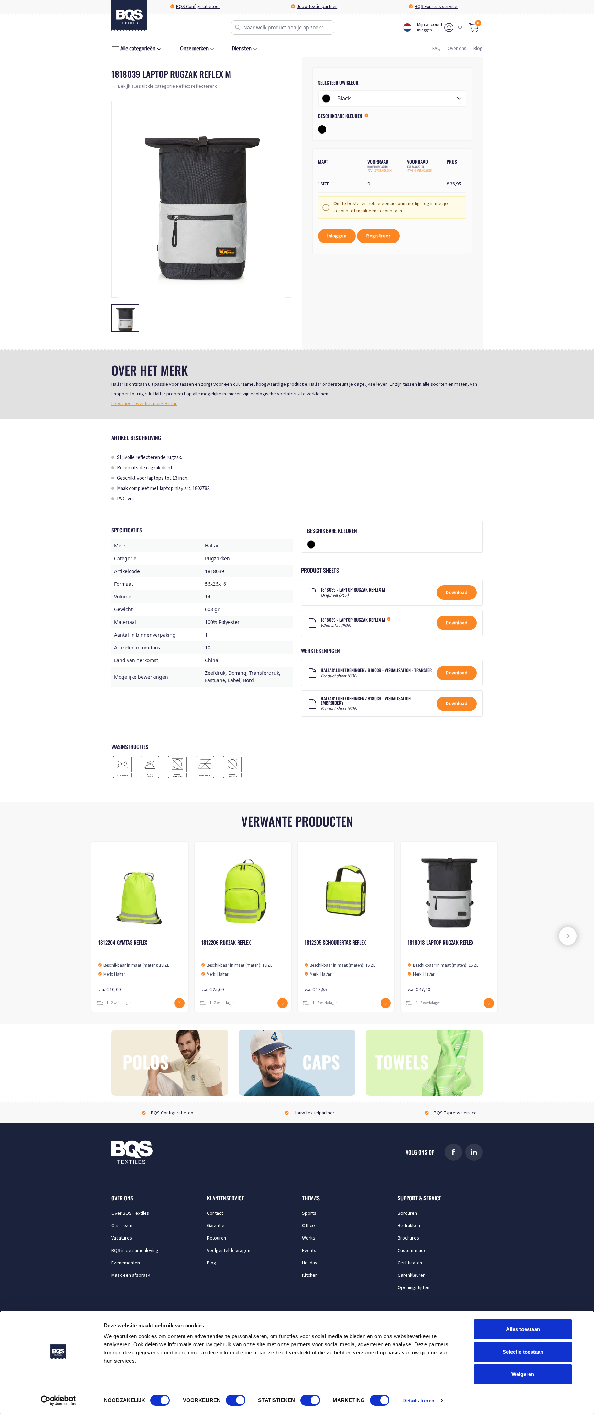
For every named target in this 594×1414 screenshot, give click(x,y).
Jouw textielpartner (317, 6)
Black (344, 98)
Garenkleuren (412, 1275)
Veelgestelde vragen (228, 1250)
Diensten (242, 48)
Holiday (309, 1262)
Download (457, 592)
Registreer (378, 236)
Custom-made (412, 1250)
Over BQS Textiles (130, 1213)
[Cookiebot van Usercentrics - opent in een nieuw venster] (58, 1400)
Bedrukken (409, 1225)
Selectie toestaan (523, 1352)
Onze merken (194, 48)
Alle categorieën (137, 48)
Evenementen (125, 1262)
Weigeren (523, 1374)
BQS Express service (436, 6)
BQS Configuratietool (198, 6)
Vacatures (121, 1238)
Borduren (407, 1213)
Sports (309, 1213)
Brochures (408, 1238)
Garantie (215, 1225)
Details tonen (418, 1400)
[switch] (235, 1400)
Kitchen (310, 1275)
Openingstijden (413, 1287)
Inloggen (336, 236)
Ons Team (121, 1225)
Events (309, 1250)
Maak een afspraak (130, 1275)
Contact (215, 1213)
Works (308, 1238)
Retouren (216, 1238)
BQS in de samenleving (134, 1250)
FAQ (436, 48)
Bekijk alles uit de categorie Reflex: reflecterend (168, 86)
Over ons (457, 48)
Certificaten (410, 1262)
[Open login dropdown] (460, 27)
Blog (478, 48)
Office (308, 1225)
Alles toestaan (523, 1329)
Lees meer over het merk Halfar (144, 403)
